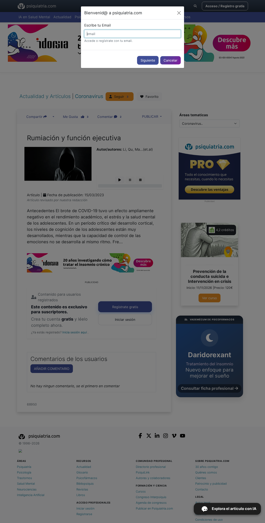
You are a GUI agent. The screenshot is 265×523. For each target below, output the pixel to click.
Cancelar (170, 60)
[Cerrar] (179, 13)
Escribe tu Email (97, 25)
